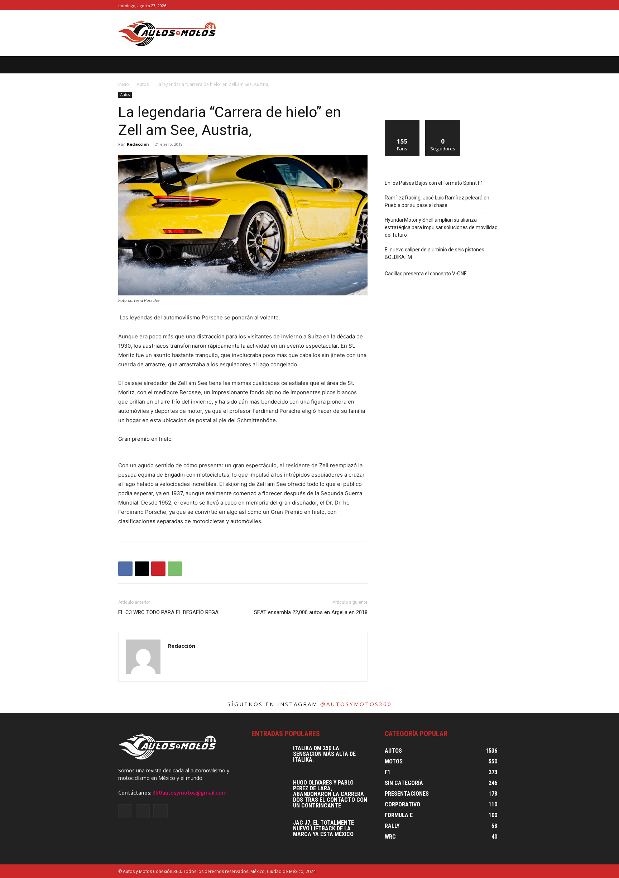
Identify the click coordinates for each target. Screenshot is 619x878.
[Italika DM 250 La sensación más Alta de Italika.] (269, 758)
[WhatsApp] (175, 568)
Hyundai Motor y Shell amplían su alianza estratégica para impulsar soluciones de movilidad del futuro (441, 227)
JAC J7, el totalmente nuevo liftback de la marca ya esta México (323, 828)
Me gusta (402, 123)
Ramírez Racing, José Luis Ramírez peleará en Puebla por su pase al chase (437, 201)
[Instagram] (488, 5)
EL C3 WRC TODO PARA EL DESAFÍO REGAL (169, 612)
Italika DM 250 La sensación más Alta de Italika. (324, 754)
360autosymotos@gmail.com (190, 793)
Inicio (123, 84)
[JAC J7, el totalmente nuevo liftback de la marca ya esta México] (269, 832)
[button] (506, 64)
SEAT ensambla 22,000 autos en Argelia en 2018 (311, 612)
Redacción (138, 144)
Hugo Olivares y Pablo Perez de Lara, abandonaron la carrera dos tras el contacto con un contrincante (330, 794)
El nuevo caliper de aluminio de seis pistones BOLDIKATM (434, 253)
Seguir (443, 123)
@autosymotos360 (356, 704)
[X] (497, 5)
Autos (143, 84)
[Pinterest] (158, 568)
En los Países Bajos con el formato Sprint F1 (434, 183)
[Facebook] (480, 5)
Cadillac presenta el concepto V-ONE (426, 273)
